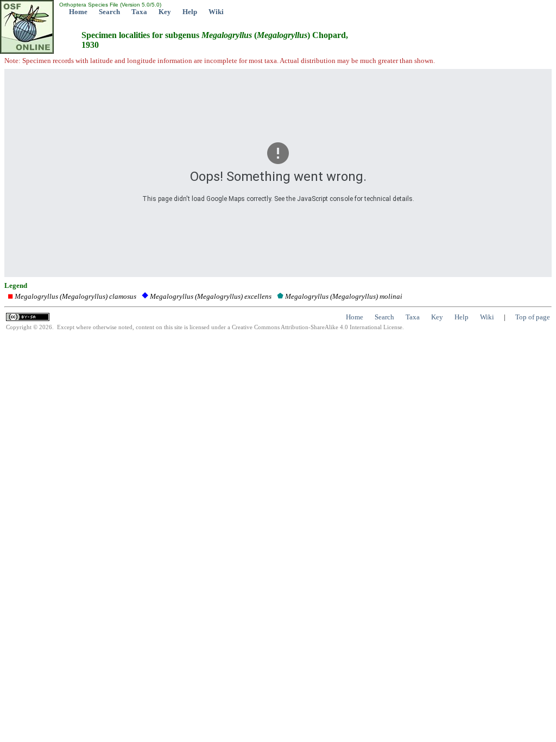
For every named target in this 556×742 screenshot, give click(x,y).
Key (165, 12)
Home (78, 12)
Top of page (532, 317)
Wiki (216, 12)
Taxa (139, 12)
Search (109, 12)
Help (189, 12)
